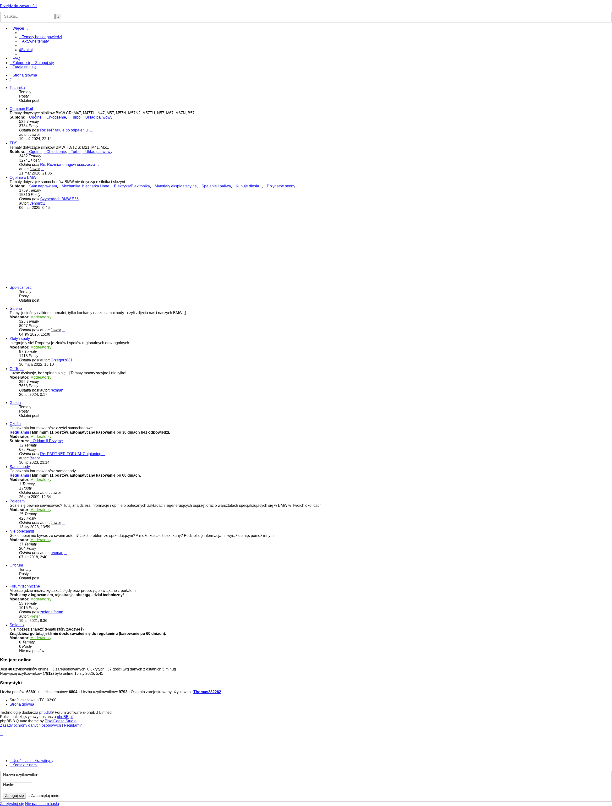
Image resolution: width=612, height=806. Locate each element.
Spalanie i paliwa (216, 186)
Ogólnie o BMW (23, 177)
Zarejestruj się (12, 804)
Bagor (35, 458)
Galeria (16, 308)
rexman (57, 390)
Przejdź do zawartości (18, 6)
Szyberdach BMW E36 (59, 199)
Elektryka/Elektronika (132, 186)
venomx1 (37, 203)
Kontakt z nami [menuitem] (25, 765)
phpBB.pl (65, 717)
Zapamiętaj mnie (44, 796)
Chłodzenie (56, 117)
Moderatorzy (40, 317)
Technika (17, 88)
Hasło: (8, 785)
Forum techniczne (25, 586)
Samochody (20, 467)
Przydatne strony (281, 186)
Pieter (35, 616)
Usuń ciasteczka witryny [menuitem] (32, 761)
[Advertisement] (306, 247)
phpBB (45, 712)
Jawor (35, 134)
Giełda (15, 403)
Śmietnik (17, 625)
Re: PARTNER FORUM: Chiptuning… (72, 454)
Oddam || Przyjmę (48, 441)
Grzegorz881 (62, 360)
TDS (13, 143)
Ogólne (35, 117)
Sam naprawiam (43, 186)
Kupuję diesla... (249, 186)
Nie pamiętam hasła (42, 804)
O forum (16, 565)
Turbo (76, 117)
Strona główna (22, 704)
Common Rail (21, 109)
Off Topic (17, 369)
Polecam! (18, 501)
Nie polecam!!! (22, 531)
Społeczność (21, 287)
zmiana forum (51, 612)
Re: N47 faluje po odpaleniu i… (66, 130)
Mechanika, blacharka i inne (85, 186)
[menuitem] (40, 37)
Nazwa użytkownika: (20, 775)
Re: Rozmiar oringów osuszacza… (69, 165)
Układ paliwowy (98, 117)
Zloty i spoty (20, 339)
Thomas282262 (207, 692)
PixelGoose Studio (60, 721)
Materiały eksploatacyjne (176, 186)
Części (15, 424)
